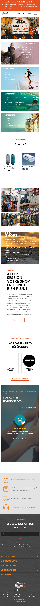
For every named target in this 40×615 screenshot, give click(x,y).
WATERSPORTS (8, 565)
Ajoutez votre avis (28, 408)
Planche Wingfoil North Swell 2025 (9, 168)
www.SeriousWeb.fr (20, 601)
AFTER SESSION (8, 556)
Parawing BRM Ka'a (28, 167)
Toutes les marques (20, 379)
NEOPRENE (6, 574)
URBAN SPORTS (8, 570)
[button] (15, 38)
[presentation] (3, 28)
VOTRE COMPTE (9, 560)
